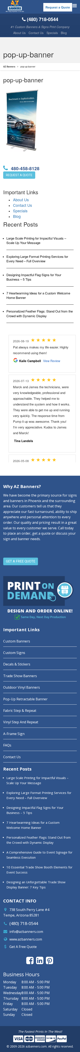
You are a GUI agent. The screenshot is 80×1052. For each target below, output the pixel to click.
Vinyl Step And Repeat (20, 722)
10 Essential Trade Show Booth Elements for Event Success (39, 869)
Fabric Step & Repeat (19, 710)
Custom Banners (16, 641)
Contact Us (36, 33)
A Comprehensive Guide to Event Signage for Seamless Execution (39, 854)
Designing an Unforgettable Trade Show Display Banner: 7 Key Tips (35, 884)
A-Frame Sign (14, 733)
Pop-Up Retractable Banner (25, 699)
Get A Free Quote (23, 946)
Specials (52, 33)
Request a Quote (57, 7)
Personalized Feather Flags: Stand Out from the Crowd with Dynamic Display (39, 313)
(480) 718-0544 (23, 923)
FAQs (7, 745)
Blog (64, 33)
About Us (19, 33)
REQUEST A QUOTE (19, 175)
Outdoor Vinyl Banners (21, 687)
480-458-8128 (24, 168)
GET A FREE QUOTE (20, 561)
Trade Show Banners (20, 676)
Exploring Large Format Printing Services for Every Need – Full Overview (37, 258)
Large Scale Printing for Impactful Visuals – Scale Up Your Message (36, 240)
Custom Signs (14, 652)
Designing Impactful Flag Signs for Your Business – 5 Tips (33, 277)
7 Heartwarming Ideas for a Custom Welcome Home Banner (38, 295)
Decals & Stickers (16, 664)
